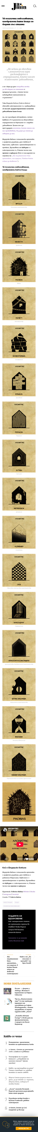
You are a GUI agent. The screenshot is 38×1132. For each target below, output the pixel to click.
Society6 (15, 894)
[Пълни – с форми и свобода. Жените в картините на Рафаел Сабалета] (7, 991)
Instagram (7, 894)
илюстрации (8, 902)
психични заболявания (11, 906)
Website (26, 891)
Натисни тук (24, 1128)
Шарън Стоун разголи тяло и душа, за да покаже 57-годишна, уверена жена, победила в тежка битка (21, 1081)
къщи (17, 902)
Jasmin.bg (19, 6)
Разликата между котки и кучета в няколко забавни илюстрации (19, 1100)
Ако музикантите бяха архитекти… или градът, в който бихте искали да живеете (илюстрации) (12, 964)
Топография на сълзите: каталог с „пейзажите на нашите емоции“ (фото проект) (19, 1060)
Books (33, 891)
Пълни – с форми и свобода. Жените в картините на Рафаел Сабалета (23, 992)
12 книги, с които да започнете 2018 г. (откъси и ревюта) (21, 1050)
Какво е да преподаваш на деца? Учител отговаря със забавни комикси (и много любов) (21, 1070)
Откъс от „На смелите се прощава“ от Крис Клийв (25, 959)
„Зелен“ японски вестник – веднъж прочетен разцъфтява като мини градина (21, 1091)
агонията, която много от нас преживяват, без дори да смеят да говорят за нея (18, 130)
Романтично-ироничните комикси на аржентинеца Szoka (21, 1043)
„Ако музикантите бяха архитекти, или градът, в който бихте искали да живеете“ (17, 158)
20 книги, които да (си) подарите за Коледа (18, 1109)
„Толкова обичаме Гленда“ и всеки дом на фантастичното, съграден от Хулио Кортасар (24, 1020)
